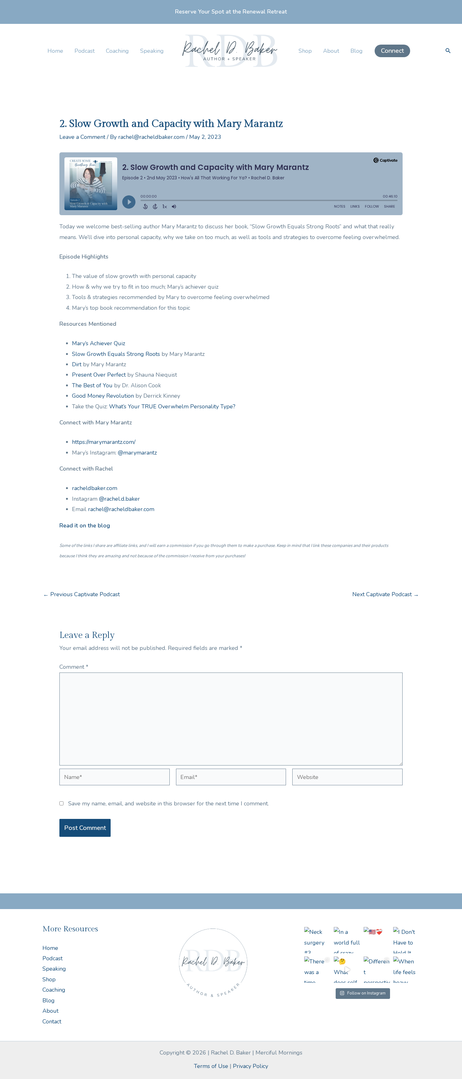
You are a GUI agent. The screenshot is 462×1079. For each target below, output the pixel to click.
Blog (356, 51)
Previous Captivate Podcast (81, 594)
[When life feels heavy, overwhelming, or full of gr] (406, 969)
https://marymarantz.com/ (103, 442)
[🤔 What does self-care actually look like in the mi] (347, 969)
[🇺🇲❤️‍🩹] (377, 940)
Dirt (76, 364)
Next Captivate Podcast (385, 594)
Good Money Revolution (103, 396)
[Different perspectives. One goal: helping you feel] (377, 969)
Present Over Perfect (99, 375)
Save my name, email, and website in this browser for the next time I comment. (168, 803)
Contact (51, 1021)
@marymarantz (137, 452)
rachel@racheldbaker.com (121, 509)
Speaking (152, 51)
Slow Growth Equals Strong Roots (116, 354)
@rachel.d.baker (119, 499)
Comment (73, 667)
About (331, 51)
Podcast (84, 51)
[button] (392, 51)
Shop (305, 51)
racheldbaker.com (94, 488)
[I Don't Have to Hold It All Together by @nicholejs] (406, 940)
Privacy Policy (250, 1066)
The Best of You (92, 385)
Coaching (117, 51)
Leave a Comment (82, 137)
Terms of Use (211, 1066)
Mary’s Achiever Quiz (98, 343)
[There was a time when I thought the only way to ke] (317, 969)
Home (55, 51)
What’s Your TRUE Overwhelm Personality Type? (172, 406)
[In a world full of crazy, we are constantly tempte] (347, 940)
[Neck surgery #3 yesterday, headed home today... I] (317, 940)
